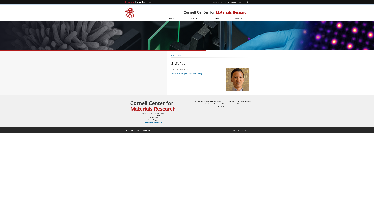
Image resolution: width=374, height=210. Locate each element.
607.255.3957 (158, 122)
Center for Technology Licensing (234, 2)
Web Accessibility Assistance (241, 130)
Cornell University (130, 130)
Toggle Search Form (247, 2)
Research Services (217, 2)
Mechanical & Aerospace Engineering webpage (186, 73)
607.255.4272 (149, 122)
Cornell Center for (216, 12)
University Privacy (147, 130)
